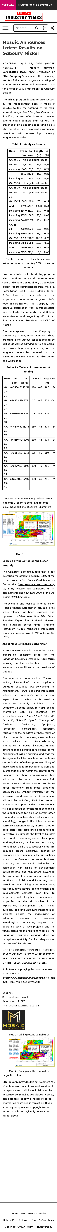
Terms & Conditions (42, 1220)
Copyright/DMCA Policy (19, 1226)
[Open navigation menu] (5, 28)
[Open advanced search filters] (44, 28)
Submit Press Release (15, 1220)
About (14, 1213)
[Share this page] (52, 28)
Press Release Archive (34, 1213)
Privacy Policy (44, 1226)
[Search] (36, 28)
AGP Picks (8, 4)
